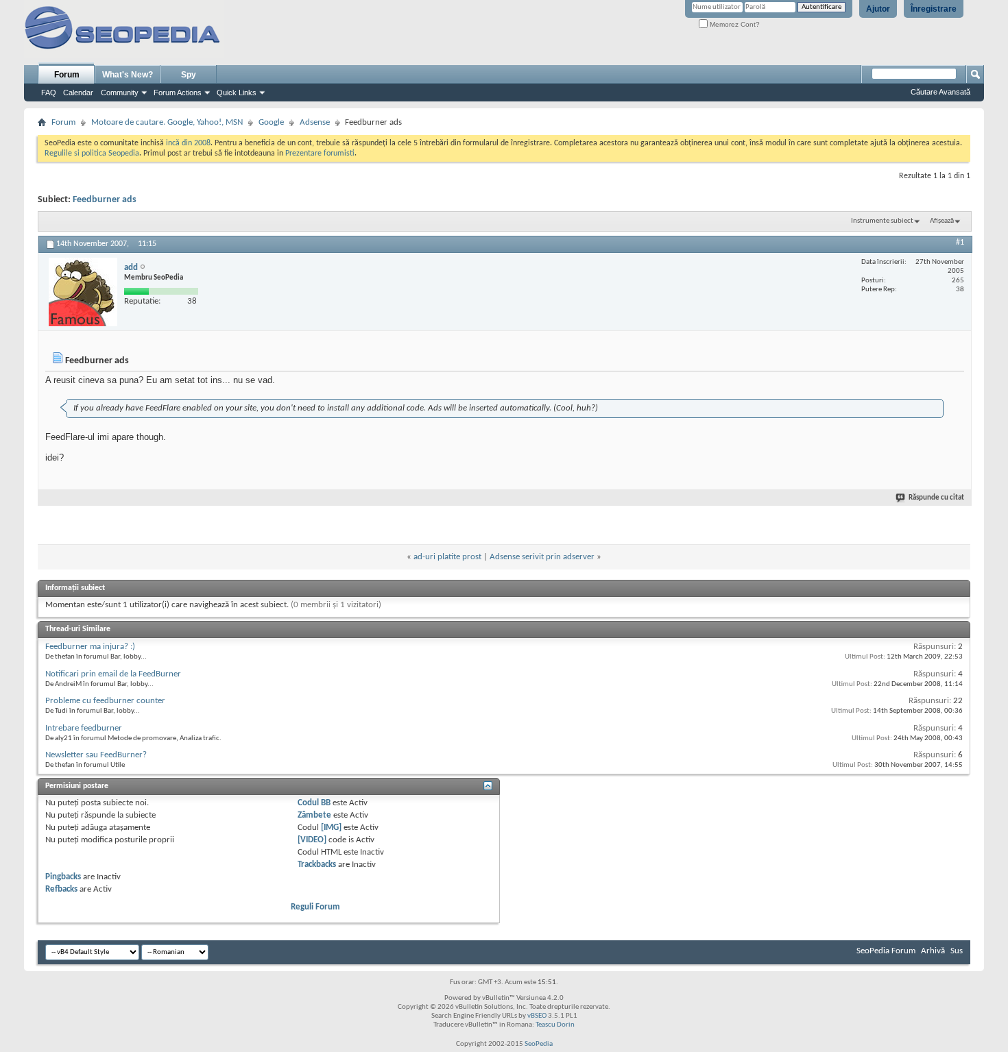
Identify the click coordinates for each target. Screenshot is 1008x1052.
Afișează (942, 221)
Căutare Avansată (940, 92)
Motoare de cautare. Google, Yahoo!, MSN (167, 122)
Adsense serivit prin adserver (542, 556)
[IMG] (331, 827)
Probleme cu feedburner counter (105, 700)
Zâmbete (314, 815)
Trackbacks (317, 864)
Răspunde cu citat (936, 498)
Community (120, 92)
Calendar (78, 92)
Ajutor (878, 9)
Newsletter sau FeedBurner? (96, 754)
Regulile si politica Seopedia (92, 153)
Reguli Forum (315, 907)
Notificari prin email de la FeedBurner (113, 674)
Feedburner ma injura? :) (90, 646)
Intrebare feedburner (83, 728)
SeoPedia (539, 1044)
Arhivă (933, 950)
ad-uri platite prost (447, 556)
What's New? (127, 74)
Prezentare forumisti (320, 153)
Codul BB (314, 802)
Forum (67, 74)
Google (271, 122)
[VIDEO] (312, 839)
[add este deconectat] (83, 292)
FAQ (48, 92)
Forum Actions (178, 92)
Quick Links (236, 92)
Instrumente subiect (882, 221)
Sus (956, 950)
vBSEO (537, 1016)
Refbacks (61, 889)
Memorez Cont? (734, 24)
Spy (188, 74)
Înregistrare (934, 9)
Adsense (315, 122)
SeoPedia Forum (885, 950)
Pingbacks (63, 876)
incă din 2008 (188, 143)
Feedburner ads (104, 200)
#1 (960, 242)
